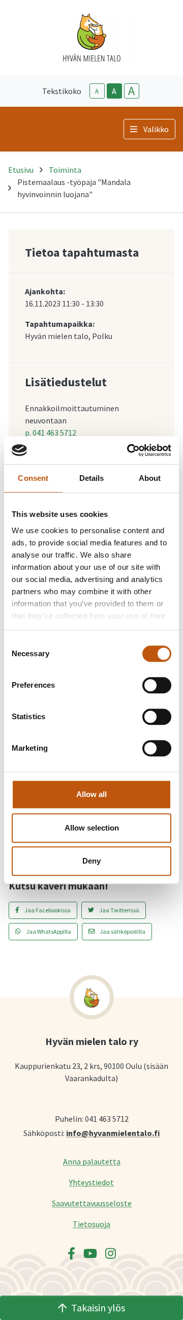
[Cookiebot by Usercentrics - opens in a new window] (129, 450)
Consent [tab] (33, 478)
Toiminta (65, 170)
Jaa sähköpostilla (122, 931)
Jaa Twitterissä (118, 910)
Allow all (91, 794)
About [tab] (150, 478)
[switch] (156, 685)
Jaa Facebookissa (47, 910)
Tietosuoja (91, 1224)
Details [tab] (91, 478)
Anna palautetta (91, 1161)
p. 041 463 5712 (50, 432)
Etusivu (21, 170)
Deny (91, 860)
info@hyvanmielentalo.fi (113, 1133)
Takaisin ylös (98, 1307)
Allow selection (92, 827)
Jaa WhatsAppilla (48, 931)
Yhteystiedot (91, 1182)
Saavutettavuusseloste (92, 1203)
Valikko (156, 129)
